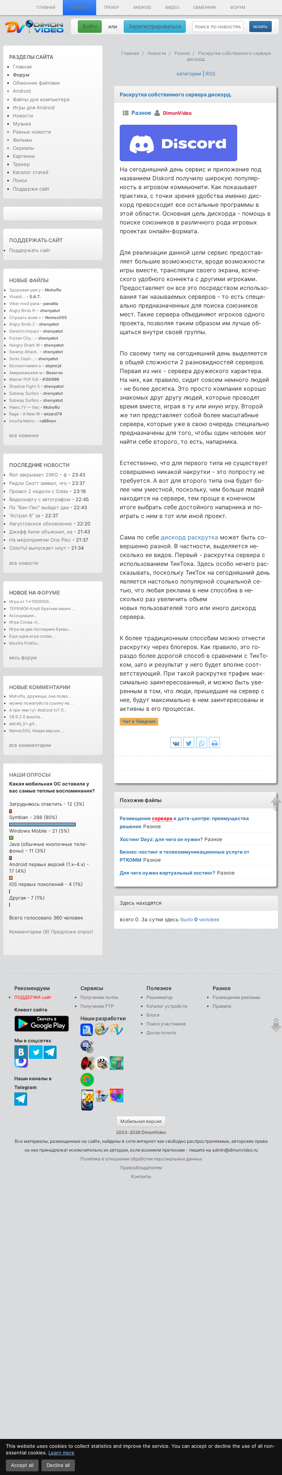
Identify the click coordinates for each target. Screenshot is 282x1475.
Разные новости (32, 132)
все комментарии (30, 745)
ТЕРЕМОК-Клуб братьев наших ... (42, 608)
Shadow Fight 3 (24, 386)
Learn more (61, 1453)
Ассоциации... (23, 615)
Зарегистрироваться (155, 26)
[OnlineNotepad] (87, 1030)
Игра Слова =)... (25, 622)
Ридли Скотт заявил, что (38, 483)
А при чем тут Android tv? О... (37, 710)
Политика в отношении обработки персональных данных (141, 1159)
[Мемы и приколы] (102, 1030)
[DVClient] (116, 1030)
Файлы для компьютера (41, 99)
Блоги (153, 1015)
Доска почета (161, 1032)
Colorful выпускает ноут (37, 548)
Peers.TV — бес (24, 407)
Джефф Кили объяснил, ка (40, 532)
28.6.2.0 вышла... (26, 716)
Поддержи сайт (31, 189)
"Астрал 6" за (24, 515)
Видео (172, 7)
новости (56, 465)
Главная (46, 7)
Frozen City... (21, 338)
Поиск (20, 180)
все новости (23, 563)
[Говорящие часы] (87, 1063)
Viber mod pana (24, 303)
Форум (237, 7)
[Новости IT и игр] (102, 1101)
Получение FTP (97, 1006)
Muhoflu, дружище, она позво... (40, 696)
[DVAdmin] (87, 1096)
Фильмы (22, 140)
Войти (90, 26)
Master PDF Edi (24, 379)
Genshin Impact (24, 331)
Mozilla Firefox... (25, 643)
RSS (211, 74)
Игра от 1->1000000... (30, 601)
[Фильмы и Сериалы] (87, 1110)
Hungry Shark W (24, 345)
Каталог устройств (167, 1006)
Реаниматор (160, 997)
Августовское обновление (40, 523)
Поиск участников (166, 1024)
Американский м (25, 372)
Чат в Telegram (139, 721)
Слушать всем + (25, 317)
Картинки (24, 156)
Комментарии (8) (29, 932)
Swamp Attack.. (24, 351)
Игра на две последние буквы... (40, 629)
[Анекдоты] (116, 1068)
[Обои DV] (116, 1101)
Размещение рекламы (236, 997)
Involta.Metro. (22, 420)
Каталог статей (30, 172)
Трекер (111, 7)
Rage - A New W (24, 413)
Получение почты (99, 997)
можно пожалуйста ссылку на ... (41, 703)
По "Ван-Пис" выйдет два (39, 507)
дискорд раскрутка (189, 537)
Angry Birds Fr (22, 310)
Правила (222, 1006)
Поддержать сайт (36, 240)
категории (189, 74)
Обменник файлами (36, 83)
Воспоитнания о (25, 365)
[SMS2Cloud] (87, 1046)
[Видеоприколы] (102, 1068)
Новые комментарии (39, 687)
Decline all (58, 1465)
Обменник (204, 7)
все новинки (24, 435)
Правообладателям (141, 1167)
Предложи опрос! (72, 932)
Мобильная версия (141, 1121)
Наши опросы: (30, 775)
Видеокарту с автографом (39, 499)
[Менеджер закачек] (87, 1079)
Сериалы (23, 148)
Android (142, 7)
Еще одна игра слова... (32, 636)
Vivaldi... (17, 296)
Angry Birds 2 (22, 324)
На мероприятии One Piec (40, 540)
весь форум (23, 657)
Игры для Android (34, 107)
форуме (48, 592)
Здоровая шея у (25, 289)
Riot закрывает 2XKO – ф (38, 475)
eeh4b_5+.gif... (23, 723)
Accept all (22, 1465)
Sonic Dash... (21, 358)
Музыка (22, 124)
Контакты (141, 1176)
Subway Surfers (24, 393)
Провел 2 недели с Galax (38, 491)
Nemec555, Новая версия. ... (37, 730)
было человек (199, 919)
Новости (79, 7)
